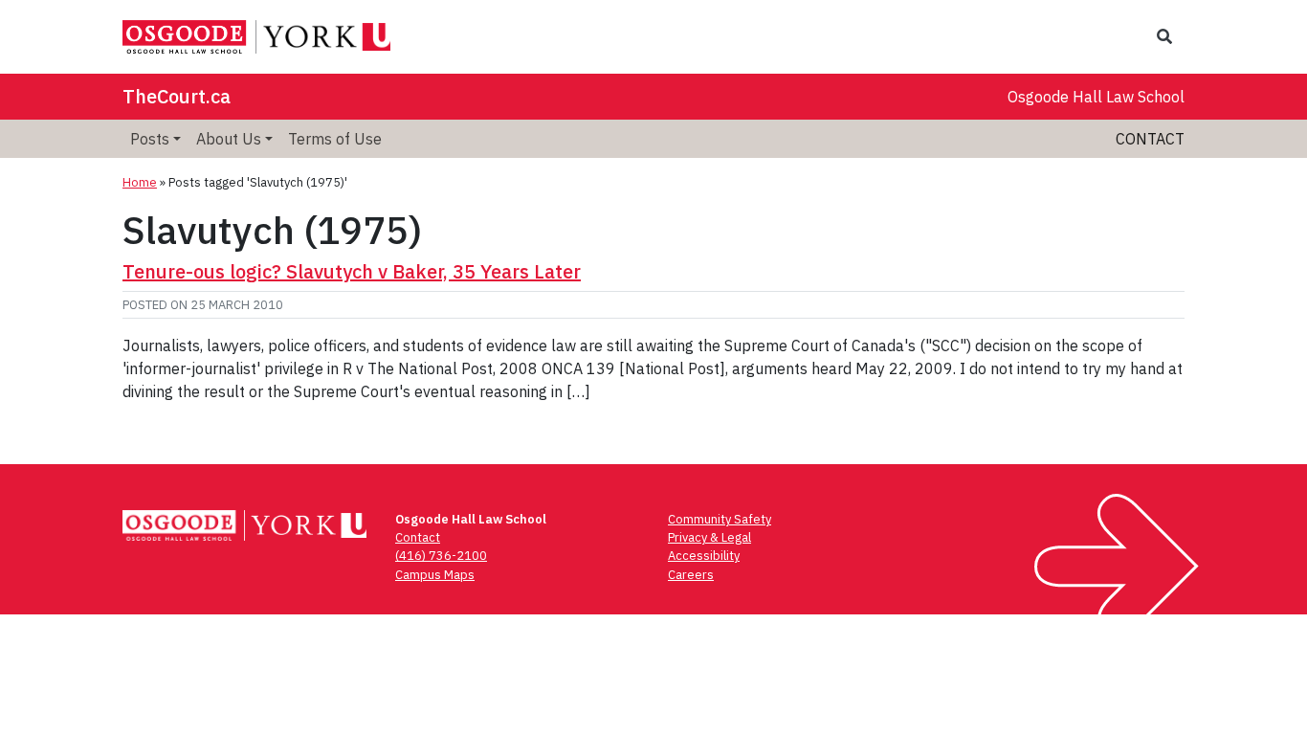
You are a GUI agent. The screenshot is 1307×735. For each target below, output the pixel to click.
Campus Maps (435, 575)
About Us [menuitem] (228, 138)
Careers (691, 575)
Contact (1150, 138)
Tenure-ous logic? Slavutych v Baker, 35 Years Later (351, 271)
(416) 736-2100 (441, 555)
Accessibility (704, 555)
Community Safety (719, 519)
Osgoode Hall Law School (1096, 96)
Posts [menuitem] (149, 138)
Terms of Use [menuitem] (335, 138)
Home (139, 182)
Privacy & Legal (709, 537)
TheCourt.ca (176, 96)
